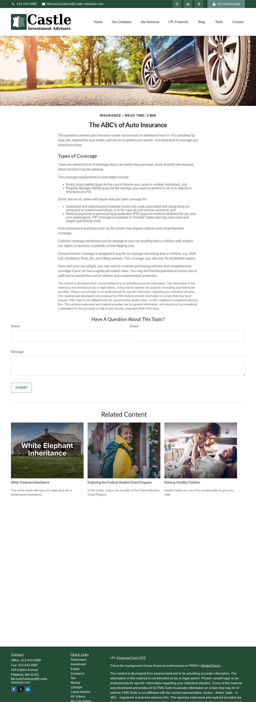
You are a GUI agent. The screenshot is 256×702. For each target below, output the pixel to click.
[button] (98, 21)
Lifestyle (76, 687)
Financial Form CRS (131, 658)
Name (15, 326)
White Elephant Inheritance (30, 482)
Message (17, 352)
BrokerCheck (211, 665)
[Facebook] (198, 4)
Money (75, 682)
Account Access (228, 4)
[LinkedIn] (187, 4)
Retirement (78, 659)
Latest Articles (80, 692)
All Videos (78, 696)
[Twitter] (176, 4)
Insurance (78, 673)
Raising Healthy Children (182, 482)
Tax (73, 678)
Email (134, 326)
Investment (78, 664)
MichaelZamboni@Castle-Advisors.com (75, 4)
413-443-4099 (27, 4)
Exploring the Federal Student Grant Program (120, 482)
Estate (75, 669)
